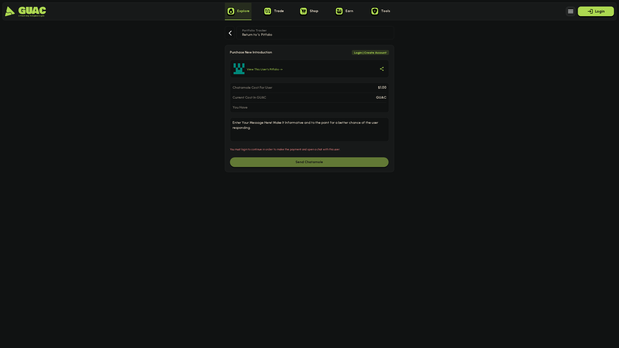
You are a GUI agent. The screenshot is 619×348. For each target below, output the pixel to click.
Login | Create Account (370, 52)
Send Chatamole (309, 162)
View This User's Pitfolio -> (265, 69)
